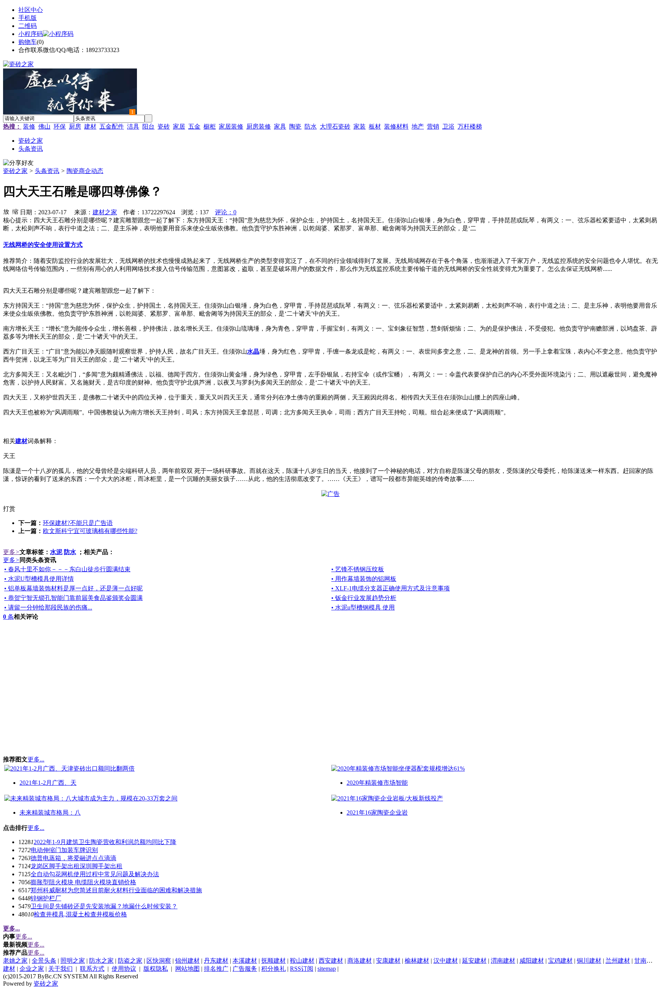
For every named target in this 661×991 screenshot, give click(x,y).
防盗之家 (130, 960)
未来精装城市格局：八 (50, 812)
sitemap (326, 968)
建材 (90, 126)
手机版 (27, 18)
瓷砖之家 (15, 171)
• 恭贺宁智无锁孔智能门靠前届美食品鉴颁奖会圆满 (73, 598)
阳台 (148, 126)
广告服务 (245, 968)
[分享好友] (18, 163)
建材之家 (105, 212)
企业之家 (32, 968)
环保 (60, 126)
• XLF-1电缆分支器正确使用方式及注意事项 (390, 588)
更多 (11, 552)
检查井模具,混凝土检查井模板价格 (80, 914)
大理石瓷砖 (335, 126)
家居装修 (231, 126)
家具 (280, 126)
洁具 (133, 126)
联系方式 (92, 968)
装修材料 (396, 126)
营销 (433, 126)
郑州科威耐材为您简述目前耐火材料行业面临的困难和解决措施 (116, 890)
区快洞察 (159, 960)
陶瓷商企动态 (85, 171)
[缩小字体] (15, 211)
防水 (310, 126)
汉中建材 (445, 960)
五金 (194, 126)
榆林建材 (417, 960)
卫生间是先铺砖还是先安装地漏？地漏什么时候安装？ (104, 906)
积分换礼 (273, 968)
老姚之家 (15, 960)
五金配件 (111, 126)
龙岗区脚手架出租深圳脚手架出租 (76, 866)
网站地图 (187, 968)
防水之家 (101, 960)
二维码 (27, 26)
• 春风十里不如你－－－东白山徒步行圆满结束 (67, 569)
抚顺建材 (273, 960)
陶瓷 (295, 126)
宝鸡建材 (560, 960)
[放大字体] (6, 211)
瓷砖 (164, 126)
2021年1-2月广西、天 (48, 782)
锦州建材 (187, 960)
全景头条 (44, 960)
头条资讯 (47, 171)
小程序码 (30, 34)
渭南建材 (503, 960)
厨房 (75, 126)
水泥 (56, 552)
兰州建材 (618, 960)
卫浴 (448, 126)
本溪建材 (245, 960)
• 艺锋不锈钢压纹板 (357, 569)
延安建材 (474, 960)
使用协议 (124, 968)
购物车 (27, 42)
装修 (29, 126)
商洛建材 (359, 960)
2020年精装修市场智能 (377, 782)
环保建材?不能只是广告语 (78, 523)
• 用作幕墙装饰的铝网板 (363, 578)
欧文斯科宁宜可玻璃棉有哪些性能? (90, 531)
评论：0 (225, 212)
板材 (375, 126)
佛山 (44, 126)
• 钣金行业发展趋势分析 (363, 598)
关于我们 (60, 968)
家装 (359, 126)
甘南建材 (646, 960)
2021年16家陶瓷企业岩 (377, 812)
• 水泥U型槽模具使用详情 (39, 578)
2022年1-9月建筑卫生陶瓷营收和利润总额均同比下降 (105, 842)
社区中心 (30, 10)
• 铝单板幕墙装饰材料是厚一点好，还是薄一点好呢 (73, 588)
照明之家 (72, 960)
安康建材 (388, 960)
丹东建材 (216, 960)
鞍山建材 (302, 960)
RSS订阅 (301, 968)
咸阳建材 (531, 960)
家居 (179, 126)
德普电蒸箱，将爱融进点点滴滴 (73, 858)
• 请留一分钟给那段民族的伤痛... (48, 607)
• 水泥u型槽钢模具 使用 (363, 607)
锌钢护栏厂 (46, 898)
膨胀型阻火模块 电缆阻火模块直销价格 (83, 882)
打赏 (9, 508)
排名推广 (216, 968)
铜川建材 (589, 960)
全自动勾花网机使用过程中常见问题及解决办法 (95, 874)
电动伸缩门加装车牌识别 (64, 850)
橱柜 (210, 126)
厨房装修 (258, 126)
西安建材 (331, 960)
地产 (418, 126)
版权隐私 (155, 968)
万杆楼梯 (469, 126)
